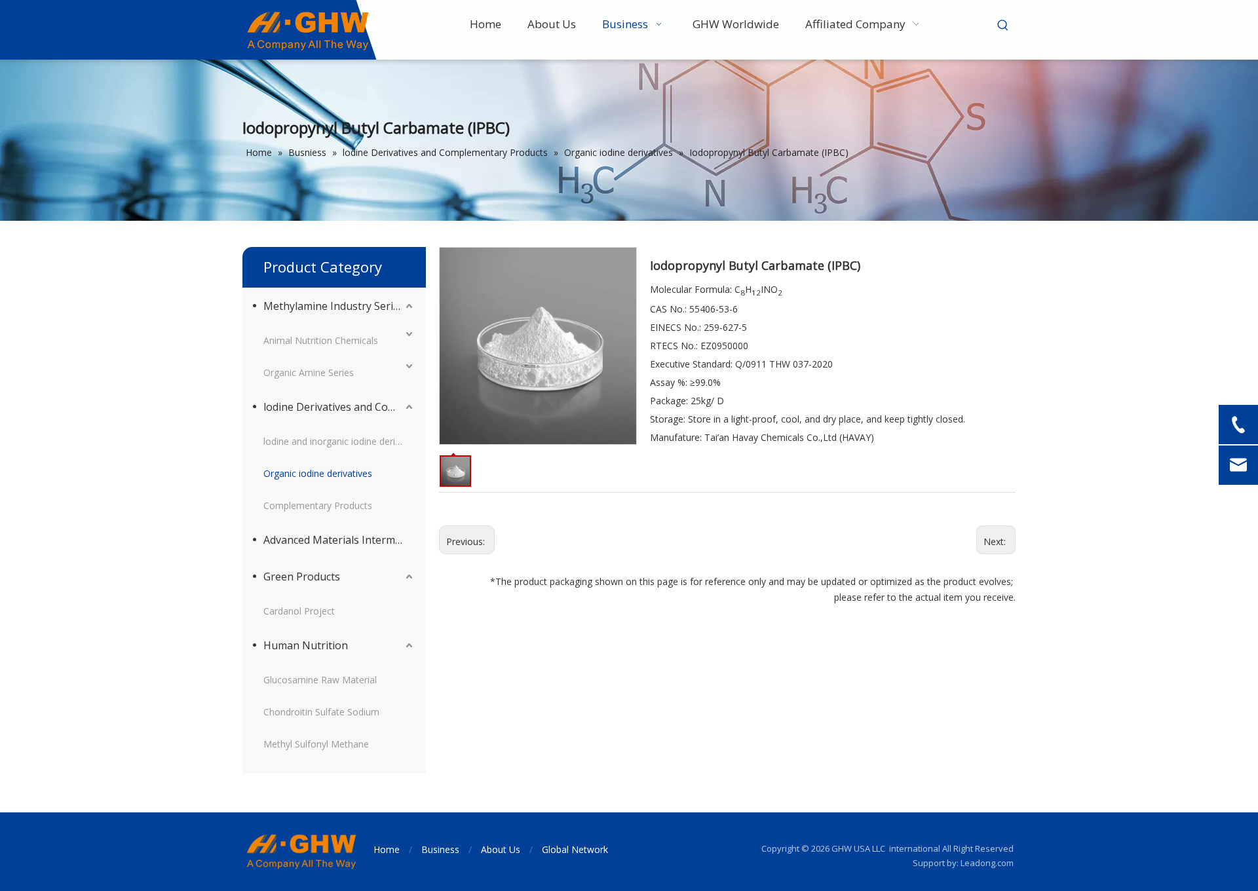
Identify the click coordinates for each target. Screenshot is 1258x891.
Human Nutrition (305, 645)
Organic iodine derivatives (317, 473)
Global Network (575, 849)
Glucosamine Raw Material (320, 679)
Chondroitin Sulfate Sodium (321, 712)
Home (386, 849)
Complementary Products (317, 505)
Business (440, 849)
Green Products (301, 576)
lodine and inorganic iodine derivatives (339, 441)
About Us (500, 849)
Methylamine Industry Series (333, 306)
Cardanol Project (299, 611)
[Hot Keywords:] (1003, 25)
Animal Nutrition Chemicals (320, 340)
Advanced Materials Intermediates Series (339, 540)
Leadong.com (987, 863)
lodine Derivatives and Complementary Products (339, 407)
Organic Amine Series (308, 372)
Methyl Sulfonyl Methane (316, 744)
